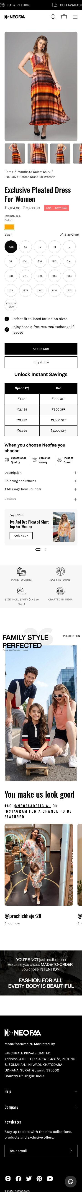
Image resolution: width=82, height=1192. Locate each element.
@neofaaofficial (32, 805)
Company (11, 1107)
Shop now (12, 923)
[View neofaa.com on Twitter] (29, 1178)
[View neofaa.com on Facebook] (18, 1178)
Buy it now (41, 362)
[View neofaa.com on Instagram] (8, 1178)
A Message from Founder (23, 489)
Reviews (10, 499)
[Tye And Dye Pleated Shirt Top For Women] (64, 527)
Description (13, 473)
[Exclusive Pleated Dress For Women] (15, 153)
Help (8, 1091)
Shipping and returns (20, 481)
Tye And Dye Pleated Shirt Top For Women (29, 524)
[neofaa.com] (15, 17)
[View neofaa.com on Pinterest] (39, 1178)
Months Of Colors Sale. (34, 172)
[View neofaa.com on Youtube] (49, 1178)
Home (9, 172)
